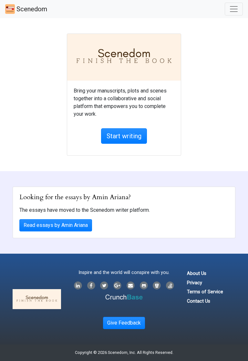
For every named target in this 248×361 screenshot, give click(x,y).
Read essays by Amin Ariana (56, 225)
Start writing (124, 136)
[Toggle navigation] (234, 9)
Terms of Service (205, 292)
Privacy (194, 283)
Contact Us (198, 301)
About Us (196, 273)
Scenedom (31, 9)
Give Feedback (124, 323)
